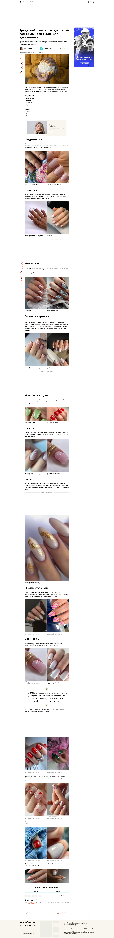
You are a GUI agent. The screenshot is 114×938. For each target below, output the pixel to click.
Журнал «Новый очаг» (39, 52)
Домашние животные (26, 52)
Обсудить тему (65, 48)
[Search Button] (91, 2)
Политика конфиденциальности (27, 933)
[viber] (32, 925)
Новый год (32, 52)
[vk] (22, 925)
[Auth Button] (93, 2)
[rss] (20, 925)
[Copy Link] (21, 67)
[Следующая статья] (57, 917)
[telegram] (25, 925)
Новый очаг (28, 2)
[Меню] (20, 2)
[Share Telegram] (21, 63)
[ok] (30, 925)
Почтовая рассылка (88, 2)
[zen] (27, 925)
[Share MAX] (21, 59)
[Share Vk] (21, 55)
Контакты (22, 935)
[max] (34, 925)
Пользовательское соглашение (26, 930)
